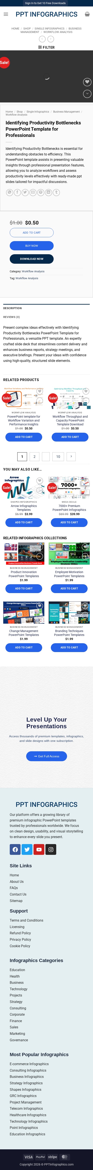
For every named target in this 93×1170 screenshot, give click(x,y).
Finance (16, 1021)
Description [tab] (12, 308)
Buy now (31, 245)
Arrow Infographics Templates (24, 507)
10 (58, 457)
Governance (19, 1040)
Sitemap (16, 901)
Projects (16, 995)
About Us (17, 882)
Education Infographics (27, 1134)
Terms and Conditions (26, 920)
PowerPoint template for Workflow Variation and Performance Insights (23, 420)
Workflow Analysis (57, 32)
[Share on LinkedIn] (48, 192)
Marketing (17, 1034)
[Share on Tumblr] (56, 192)
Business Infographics (27, 1077)
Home (15, 28)
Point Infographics (24, 1128)
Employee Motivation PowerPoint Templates (69, 574)
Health (15, 976)
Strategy (16, 1002)
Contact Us (18, 894)
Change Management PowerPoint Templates (24, 633)
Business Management (66, 111)
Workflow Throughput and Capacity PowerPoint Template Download (70, 420)
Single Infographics (49, 28)
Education (17, 970)
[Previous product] (50, 39)
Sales (14, 1027)
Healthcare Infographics (28, 1115)
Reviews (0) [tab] (11, 317)
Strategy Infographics (26, 1083)
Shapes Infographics (25, 1090)
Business (17, 983)
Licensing (17, 927)
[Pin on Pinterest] (40, 192)
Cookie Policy (20, 946)
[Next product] (42, 39)
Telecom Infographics (26, 1108)
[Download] (87, 94)
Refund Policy (20, 933)
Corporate (17, 1014)
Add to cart (32, 232)
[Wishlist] (87, 82)
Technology (18, 989)
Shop (27, 28)
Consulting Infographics (28, 1070)
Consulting (18, 1008)
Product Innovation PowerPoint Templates (24, 574)
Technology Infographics (29, 1121)
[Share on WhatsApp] (9, 192)
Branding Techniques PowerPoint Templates (69, 633)
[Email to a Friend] (33, 192)
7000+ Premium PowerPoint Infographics (69, 507)
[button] (5, 14)
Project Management (26, 1102)
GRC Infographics (23, 1096)
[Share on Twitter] (25, 192)
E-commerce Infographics (29, 1064)
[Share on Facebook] (17, 192)
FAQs (14, 888)
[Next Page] (71, 456)
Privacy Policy (20, 940)
